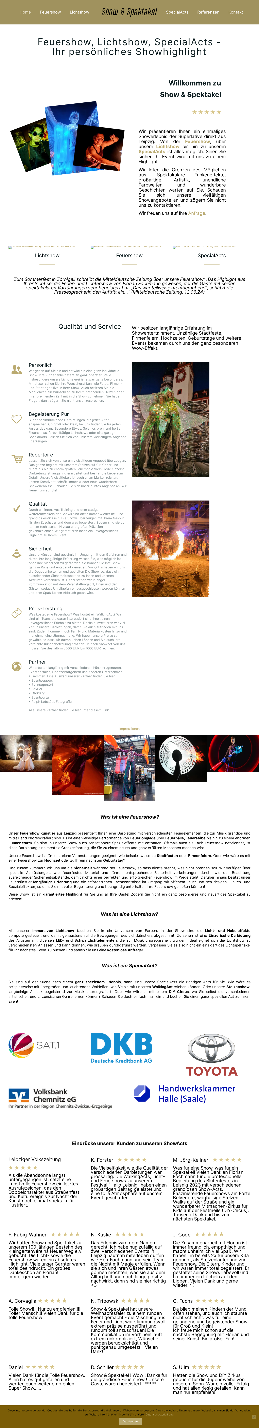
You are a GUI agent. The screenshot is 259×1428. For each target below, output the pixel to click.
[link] (170, 419)
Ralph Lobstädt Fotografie (52, 702)
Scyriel (37, 689)
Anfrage (196, 213)
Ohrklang (38, 693)
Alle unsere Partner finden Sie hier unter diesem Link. (69, 710)
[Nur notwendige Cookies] (254, 1417)
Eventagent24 (42, 685)
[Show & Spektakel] (129, 12)
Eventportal (41, 697)
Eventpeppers (42, 680)
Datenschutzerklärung (160, 1414)
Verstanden (130, 1421)
